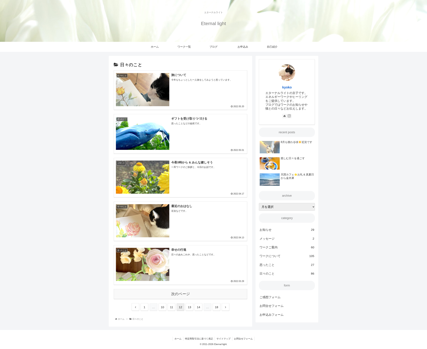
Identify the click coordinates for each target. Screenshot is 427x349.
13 (189, 307)
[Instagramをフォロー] (289, 116)
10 (162, 307)
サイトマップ (224, 338)
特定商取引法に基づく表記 (199, 338)
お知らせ (287, 229)
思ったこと (287, 265)
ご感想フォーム (270, 297)
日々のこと (287, 273)
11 (171, 307)
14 (198, 307)
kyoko (287, 87)
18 (216, 307)
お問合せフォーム (272, 306)
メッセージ (287, 238)
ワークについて (287, 256)
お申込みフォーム (272, 314)
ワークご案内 (287, 247)
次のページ (180, 294)
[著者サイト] (285, 116)
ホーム (177, 338)
